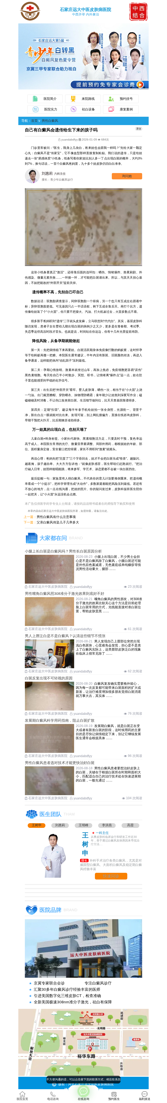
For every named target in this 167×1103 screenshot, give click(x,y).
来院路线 (88, 98)
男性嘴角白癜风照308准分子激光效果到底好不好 (64, 594)
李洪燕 (107, 825)
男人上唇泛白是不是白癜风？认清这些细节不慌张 (65, 636)
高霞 (130, 825)
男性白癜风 (50, 120)
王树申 (37, 825)
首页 (34, 120)
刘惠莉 (60, 825)
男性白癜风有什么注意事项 (56, 517)
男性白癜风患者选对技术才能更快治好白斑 (59, 763)
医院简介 (50, 98)
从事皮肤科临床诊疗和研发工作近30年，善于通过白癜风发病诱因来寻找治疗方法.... (115, 840)
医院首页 (22, 1099)
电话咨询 (53, 1099)
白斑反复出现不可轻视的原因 (49, 678)
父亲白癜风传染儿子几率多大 (58, 522)
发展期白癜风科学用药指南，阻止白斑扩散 (59, 720)
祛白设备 (88, 109)
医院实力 (50, 109)
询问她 (127, 176)
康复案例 (126, 109)
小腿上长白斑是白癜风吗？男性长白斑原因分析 (63, 551)
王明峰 (83, 825)
